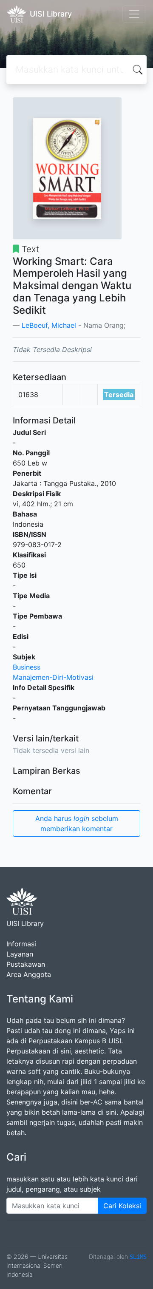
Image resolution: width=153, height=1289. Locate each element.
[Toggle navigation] (134, 14)
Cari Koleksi (122, 1205)
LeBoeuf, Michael (49, 325)
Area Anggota (28, 974)
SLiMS (138, 1256)
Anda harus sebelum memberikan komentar (76, 823)
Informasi (21, 944)
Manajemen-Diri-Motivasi (53, 677)
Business (26, 667)
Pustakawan (25, 964)
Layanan (19, 954)
